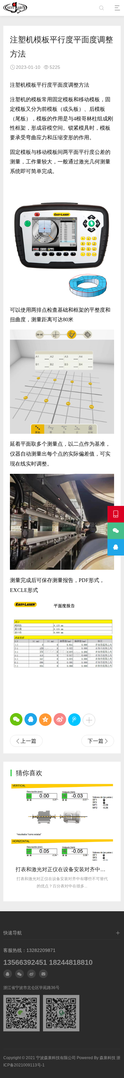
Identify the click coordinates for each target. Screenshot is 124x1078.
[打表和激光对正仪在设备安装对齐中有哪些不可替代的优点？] (62, 822)
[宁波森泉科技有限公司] (15, 8)
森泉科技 (107, 1058)
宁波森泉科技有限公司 (56, 1058)
